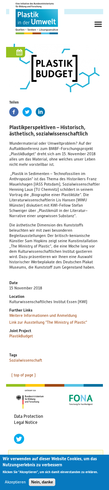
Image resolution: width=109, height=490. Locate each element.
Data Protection (28, 416)
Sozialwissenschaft (25, 360)
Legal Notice (25, 422)
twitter (19, 438)
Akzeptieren (15, 482)
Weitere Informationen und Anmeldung (43, 315)
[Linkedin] (40, 112)
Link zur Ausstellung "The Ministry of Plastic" (48, 322)
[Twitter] (27, 112)
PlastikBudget (21, 336)
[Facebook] (14, 112)
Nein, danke (42, 482)
